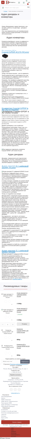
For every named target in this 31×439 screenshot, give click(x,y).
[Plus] (12, 324)
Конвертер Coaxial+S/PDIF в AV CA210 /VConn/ (15, 109)
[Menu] (3, 2)
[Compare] (9, 301)
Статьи (5, 11)
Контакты (3, 416)
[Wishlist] (6, 301)
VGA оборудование (6, 396)
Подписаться (25, 361)
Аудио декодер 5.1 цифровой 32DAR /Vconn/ (22, 310)
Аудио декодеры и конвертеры (9, 404)
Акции (2, 419)
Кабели (3, 398)
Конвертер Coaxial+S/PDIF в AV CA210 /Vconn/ (22, 330)
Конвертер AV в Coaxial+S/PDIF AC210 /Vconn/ (23, 346)
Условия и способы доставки (9, 411)
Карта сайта (4, 417)
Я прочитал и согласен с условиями (16, 365)
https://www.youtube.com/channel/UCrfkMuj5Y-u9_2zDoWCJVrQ (15, 389)
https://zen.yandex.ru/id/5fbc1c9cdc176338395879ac (19, 389)
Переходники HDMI (6, 403)
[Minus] (2, 324)
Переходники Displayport (8, 406)
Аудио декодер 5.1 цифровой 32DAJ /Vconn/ (22, 294)
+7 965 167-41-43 (16, 372)
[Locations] (19, 2)
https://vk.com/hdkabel (11, 389)
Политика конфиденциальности (18, 364)
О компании (4, 409)
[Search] (3, 7)
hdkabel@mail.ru (15, 393)
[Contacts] (23, 2)
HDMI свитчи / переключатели (9, 401)
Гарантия (3, 414)
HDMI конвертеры (6, 399)
